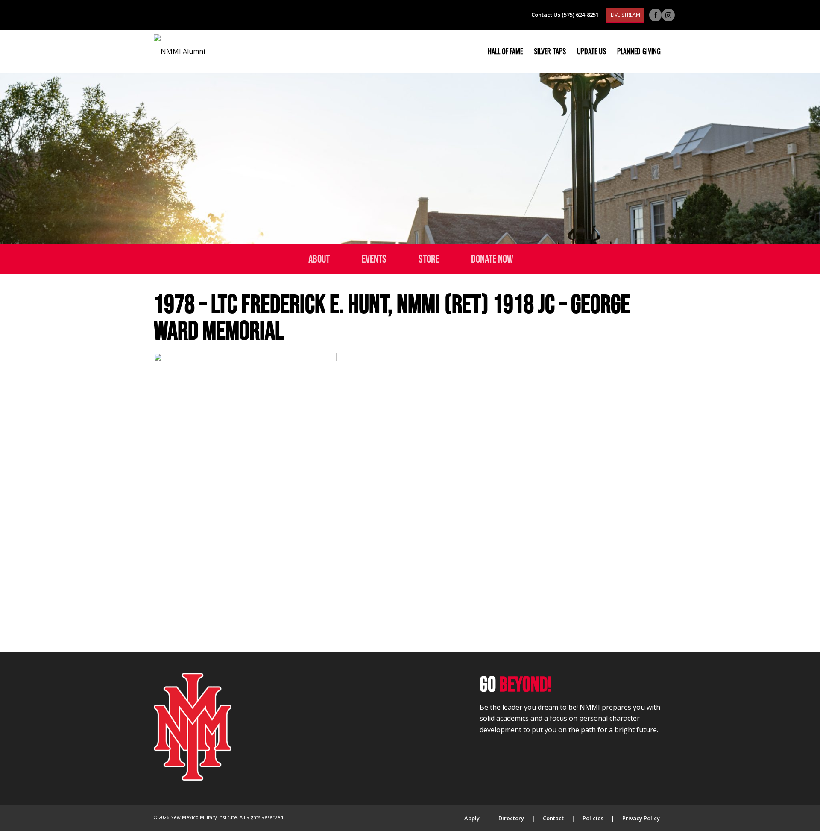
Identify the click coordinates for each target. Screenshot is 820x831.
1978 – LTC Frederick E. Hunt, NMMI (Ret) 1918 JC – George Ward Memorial (392, 316)
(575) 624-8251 (580, 14)
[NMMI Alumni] (179, 51)
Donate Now (492, 258)
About (319, 258)
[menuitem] (505, 51)
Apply (472, 818)
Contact (553, 818)
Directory (511, 818)
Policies (593, 818)
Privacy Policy (641, 818)
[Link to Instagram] (668, 15)
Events (374, 258)
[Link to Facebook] (655, 15)
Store (429, 258)
